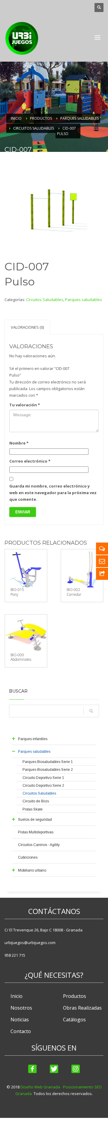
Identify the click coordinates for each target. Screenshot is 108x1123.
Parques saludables (83, 299)
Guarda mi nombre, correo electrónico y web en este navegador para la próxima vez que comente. (53, 492)
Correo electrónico (29, 461)
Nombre (18, 443)
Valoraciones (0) (27, 327)
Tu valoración (24, 405)
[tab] (27, 327)
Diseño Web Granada (40, 1087)
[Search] (91, 711)
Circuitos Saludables (44, 299)
